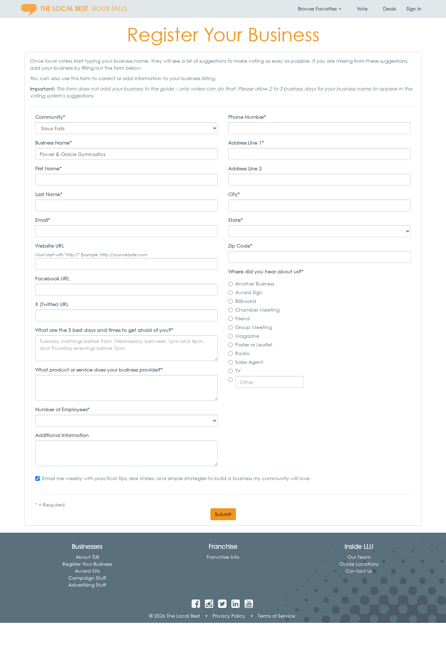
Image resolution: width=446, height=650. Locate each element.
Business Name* (53, 143)
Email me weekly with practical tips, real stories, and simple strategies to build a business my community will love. (176, 478)
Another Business (254, 284)
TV (238, 371)
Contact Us (359, 571)
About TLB (87, 557)
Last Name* (48, 194)
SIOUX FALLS (109, 8)
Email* (42, 220)
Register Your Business (87, 564)
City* (234, 194)
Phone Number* (247, 117)
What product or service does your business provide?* (99, 370)
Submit (223, 514)
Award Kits (87, 571)
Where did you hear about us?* (265, 271)
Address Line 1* (246, 143)
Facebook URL (52, 278)
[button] (320, 8)
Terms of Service (276, 616)
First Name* (48, 168)
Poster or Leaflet (253, 344)
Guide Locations (358, 564)
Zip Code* (240, 246)
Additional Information (62, 435)
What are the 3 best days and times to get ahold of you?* (104, 330)
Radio (242, 353)
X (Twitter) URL (51, 304)
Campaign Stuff (87, 578)
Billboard (245, 301)
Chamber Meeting (257, 310)
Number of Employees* (62, 409)
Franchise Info (223, 557)
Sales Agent (249, 362)
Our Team (359, 557)
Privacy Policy (229, 616)
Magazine (247, 336)
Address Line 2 (245, 168)
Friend (242, 318)
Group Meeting (253, 327)
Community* (50, 117)
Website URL (49, 246)
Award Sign (248, 292)
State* (235, 220)
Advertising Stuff (87, 585)
